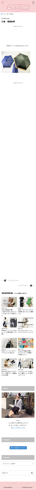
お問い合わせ (14, 483)
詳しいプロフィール (18, 427)
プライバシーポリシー (25, 483)
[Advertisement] (18, 34)
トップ (6, 483)
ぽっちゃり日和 (17, 487)
